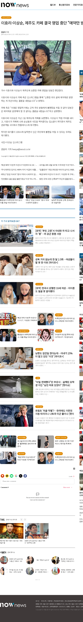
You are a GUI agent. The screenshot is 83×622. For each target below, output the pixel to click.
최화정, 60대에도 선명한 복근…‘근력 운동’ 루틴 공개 (68, 572)
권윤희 (3, 32)
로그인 (37, 601)
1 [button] (36, 579)
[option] (36, 534)
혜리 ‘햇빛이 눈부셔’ (43, 560)
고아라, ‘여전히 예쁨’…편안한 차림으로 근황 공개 (41, 572)
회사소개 (43, 601)
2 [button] (37, 579)
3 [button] (39, 579)
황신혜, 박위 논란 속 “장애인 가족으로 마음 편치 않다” (68, 561)
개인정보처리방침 (58, 601)
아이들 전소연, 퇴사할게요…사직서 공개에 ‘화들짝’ (16, 572)
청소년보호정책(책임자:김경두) (73, 601)
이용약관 (50, 601)
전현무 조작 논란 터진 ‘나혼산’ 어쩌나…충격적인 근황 (35, 542)
